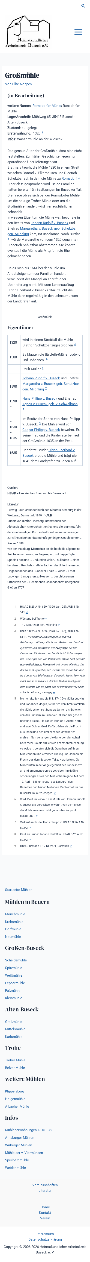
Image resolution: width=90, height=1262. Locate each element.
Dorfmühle (13, 929)
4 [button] (75, 344)
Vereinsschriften (45, 1185)
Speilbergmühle (17, 1160)
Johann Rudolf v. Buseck (49, 223)
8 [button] (23, 408)
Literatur (45, 1191)
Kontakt (45, 1213)
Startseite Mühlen (18, 890)
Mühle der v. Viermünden (24, 1153)
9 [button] (40, 423)
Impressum (45, 1234)
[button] (83, 6)
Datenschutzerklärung (45, 1239)
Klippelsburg (14, 1091)
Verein (45, 1218)
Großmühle (13, 1022)
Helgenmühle (15, 1099)
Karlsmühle (13, 1037)
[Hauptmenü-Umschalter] (78, 32)
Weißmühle (13, 975)
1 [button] (42, 132)
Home (45, 1207)
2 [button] (79, 177)
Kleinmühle (13, 998)
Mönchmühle (15, 914)
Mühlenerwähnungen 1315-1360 (29, 1130)
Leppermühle (15, 983)
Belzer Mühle (15, 1068)
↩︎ (27, 612)
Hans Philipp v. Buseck (39, 398)
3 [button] (8, 238)
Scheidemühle (16, 960)
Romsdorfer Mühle (47, 106)
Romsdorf (69, 178)
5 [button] (47, 358)
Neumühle (13, 937)
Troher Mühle (15, 1060)
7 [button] (46, 388)
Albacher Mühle (17, 1106)
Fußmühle (12, 991)
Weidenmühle (15, 1168)
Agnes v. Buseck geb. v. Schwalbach (50, 404)
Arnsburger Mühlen (19, 1138)
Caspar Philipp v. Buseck (41, 430)
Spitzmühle (13, 968)
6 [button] (42, 368)
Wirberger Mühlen (18, 1145)
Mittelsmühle (15, 1029)
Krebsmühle (14, 922)
